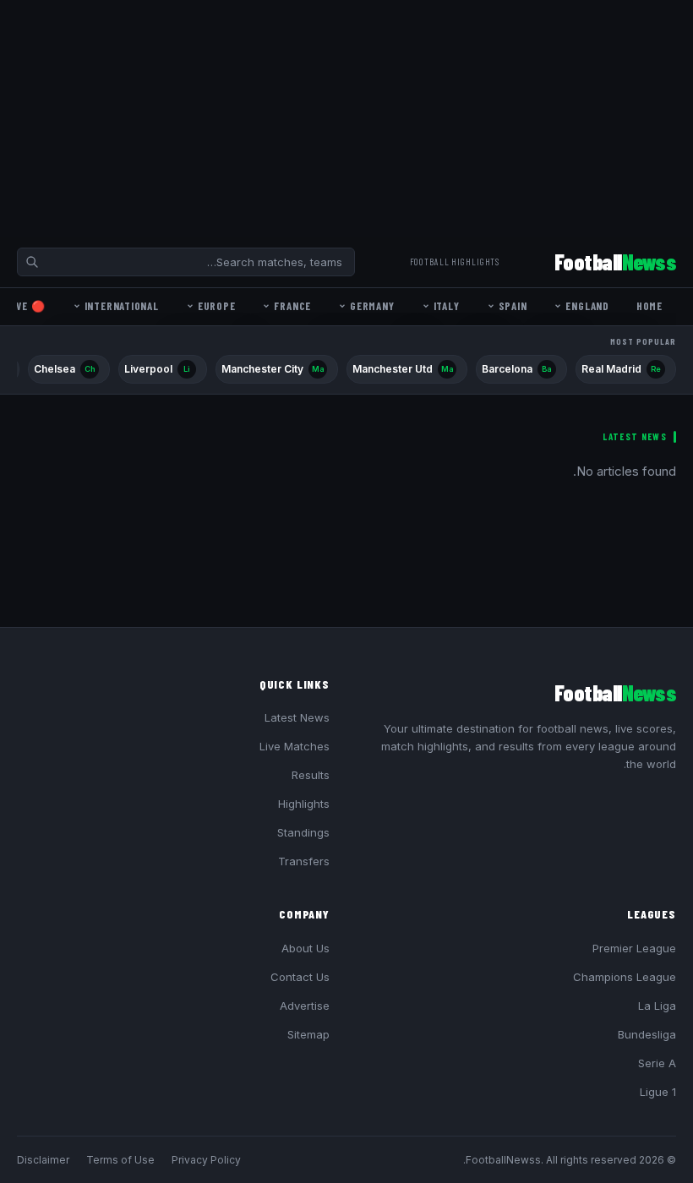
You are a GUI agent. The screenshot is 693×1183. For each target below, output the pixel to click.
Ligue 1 (658, 1091)
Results (311, 775)
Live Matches (294, 746)
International (122, 306)
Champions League (624, 977)
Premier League (634, 948)
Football (615, 261)
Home (649, 306)
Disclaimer (43, 1159)
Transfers (304, 861)
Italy (447, 306)
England (586, 306)
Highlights (304, 803)
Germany (372, 306)
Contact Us (300, 977)
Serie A (657, 1063)
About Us (305, 948)
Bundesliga (647, 1034)
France (292, 306)
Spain (513, 306)
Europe (217, 306)
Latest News (297, 717)
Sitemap (308, 1034)
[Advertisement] (346, 118)
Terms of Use (120, 1159)
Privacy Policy (206, 1159)
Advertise (305, 1005)
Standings (303, 832)
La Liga (657, 1005)
